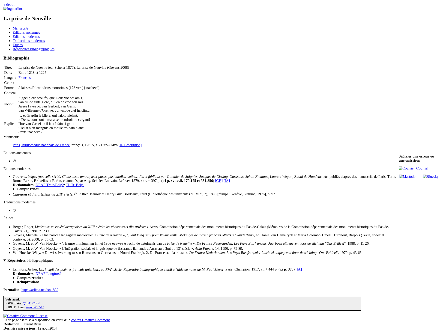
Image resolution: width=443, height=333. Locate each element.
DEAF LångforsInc (50, 274)
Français (24, 78)
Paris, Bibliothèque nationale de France (41, 145)
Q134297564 (31, 303)
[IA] (227, 181)
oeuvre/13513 (35, 307)
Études (18, 45)
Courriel (421, 168)
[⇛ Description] (130, 145)
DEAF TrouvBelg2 (50, 185)
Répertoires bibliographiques (33, 49)
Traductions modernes (29, 41)
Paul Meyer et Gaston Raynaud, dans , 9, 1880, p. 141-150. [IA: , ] (90, 189)
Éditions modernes (26, 37)
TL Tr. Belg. (75, 185)
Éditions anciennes (26, 32)
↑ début (8, 4)
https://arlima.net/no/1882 (39, 290)
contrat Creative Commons (90, 320)
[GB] (219, 181)
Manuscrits (21, 28)
